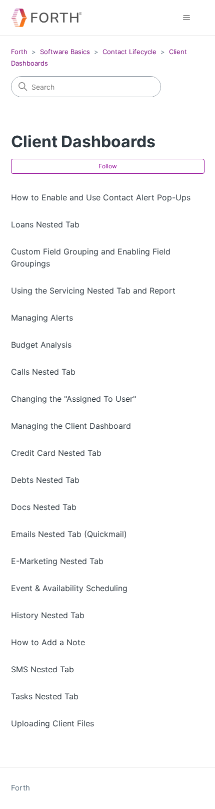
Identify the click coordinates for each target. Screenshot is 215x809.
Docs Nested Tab (43, 507)
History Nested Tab (47, 615)
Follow (107, 166)
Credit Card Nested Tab (56, 453)
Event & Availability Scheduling (69, 588)
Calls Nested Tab (43, 372)
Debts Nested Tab (45, 480)
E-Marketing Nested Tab (57, 561)
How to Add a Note (48, 642)
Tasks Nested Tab (44, 696)
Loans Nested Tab (45, 224)
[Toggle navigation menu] (186, 18)
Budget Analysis (41, 345)
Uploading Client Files (52, 723)
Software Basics (65, 52)
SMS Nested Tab (42, 669)
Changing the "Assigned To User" (73, 399)
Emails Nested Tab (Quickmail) (69, 534)
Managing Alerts (42, 318)
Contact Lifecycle (129, 52)
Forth (19, 52)
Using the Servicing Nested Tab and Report (93, 291)
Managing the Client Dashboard (71, 426)
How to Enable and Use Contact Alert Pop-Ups (100, 197)
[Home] (46, 18)
